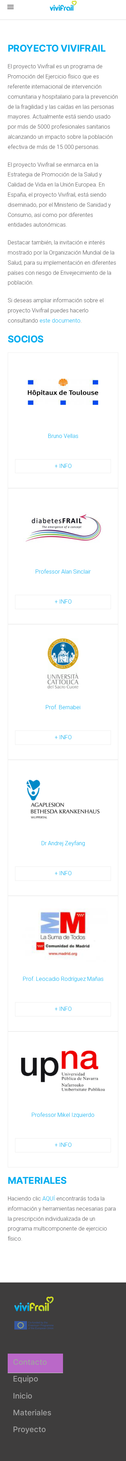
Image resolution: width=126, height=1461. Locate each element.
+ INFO (63, 466)
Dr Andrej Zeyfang (63, 843)
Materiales (32, 1412)
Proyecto (29, 1429)
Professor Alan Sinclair (63, 571)
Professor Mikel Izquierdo (62, 1115)
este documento (60, 320)
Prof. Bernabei (63, 707)
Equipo (25, 1378)
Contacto (30, 1362)
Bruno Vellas (63, 436)
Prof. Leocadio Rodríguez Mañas (63, 979)
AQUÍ (48, 1198)
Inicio (22, 1395)
